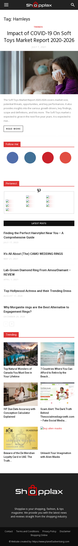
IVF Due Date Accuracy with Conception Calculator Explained (19, 413)
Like (12, 153)
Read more (13, 129)
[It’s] (7, 205)
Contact (9, 531)
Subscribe (65, 153)
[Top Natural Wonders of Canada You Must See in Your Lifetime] (21, 354)
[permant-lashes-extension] (27, 205)
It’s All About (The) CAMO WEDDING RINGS (33, 254)
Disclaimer (65, 531)
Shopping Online (39, 535)
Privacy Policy (49, 531)
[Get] (47, 197)
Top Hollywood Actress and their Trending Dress (37, 291)
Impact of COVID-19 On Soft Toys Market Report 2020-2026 (39, 37)
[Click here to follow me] (39, 191)
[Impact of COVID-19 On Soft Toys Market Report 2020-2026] (39, 72)
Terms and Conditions (27, 531)
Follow (30, 153)
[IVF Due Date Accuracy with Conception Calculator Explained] (21, 394)
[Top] (7, 210)
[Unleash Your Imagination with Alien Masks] (57, 438)
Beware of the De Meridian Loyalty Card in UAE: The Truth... (19, 457)
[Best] (47, 205)
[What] (27, 197)
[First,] (7, 201)
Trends (38, 27)
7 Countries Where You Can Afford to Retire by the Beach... (56, 372)
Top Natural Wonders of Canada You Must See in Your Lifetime (18, 372)
